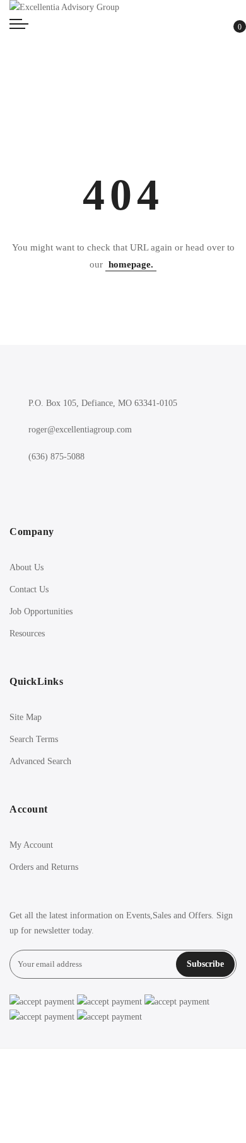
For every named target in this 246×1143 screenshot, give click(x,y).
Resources (27, 633)
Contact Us (29, 589)
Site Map (25, 717)
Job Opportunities (41, 611)
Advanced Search (40, 761)
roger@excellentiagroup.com (80, 429)
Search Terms (33, 739)
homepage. (130, 264)
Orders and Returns (43, 867)
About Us (26, 567)
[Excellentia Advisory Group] (123, 8)
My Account (31, 845)
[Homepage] (123, 1096)
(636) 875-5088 (56, 456)
